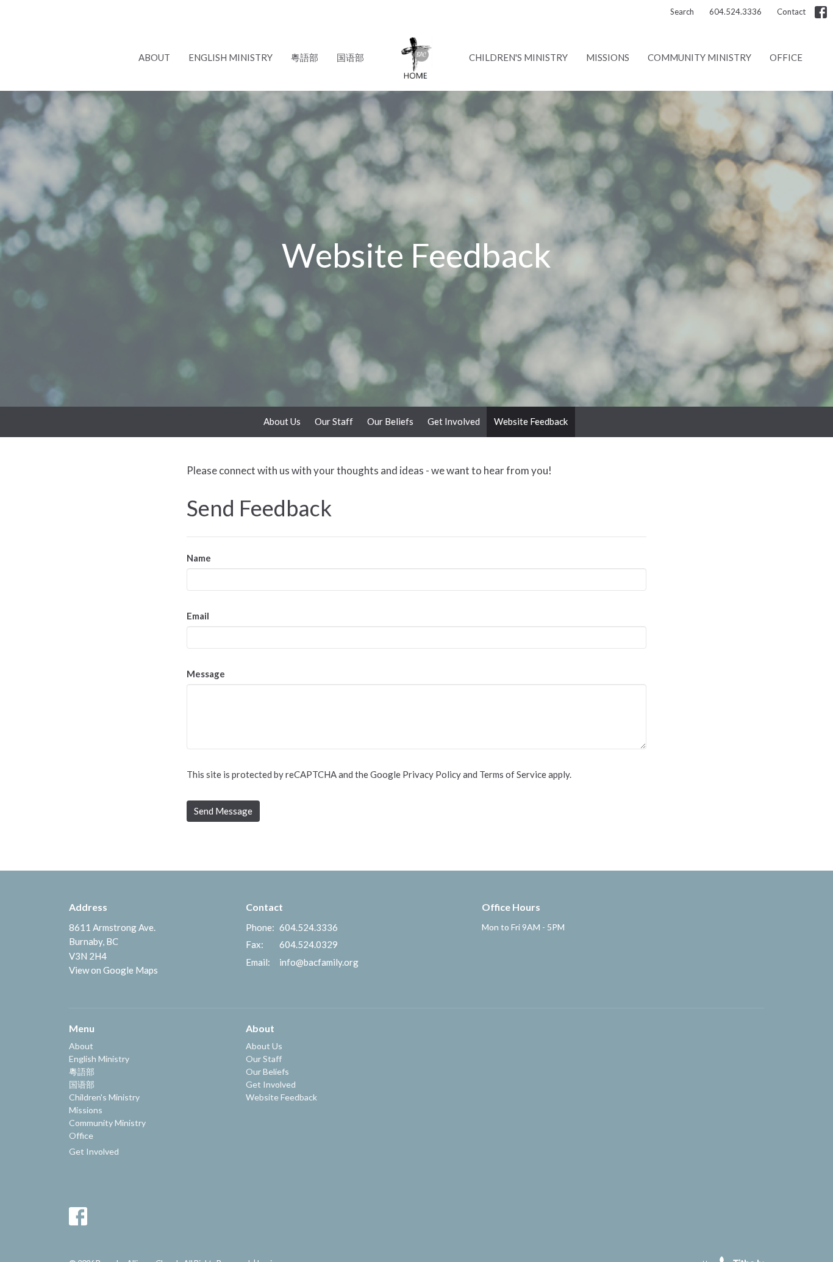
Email (198, 615)
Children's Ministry (518, 57)
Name (199, 557)
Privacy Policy (431, 774)
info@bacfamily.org (319, 962)
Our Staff (334, 421)
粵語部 (304, 57)
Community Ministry (699, 57)
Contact (791, 11)
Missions (607, 57)
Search (682, 11)
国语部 (350, 57)
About (154, 57)
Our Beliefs (390, 421)
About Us (282, 421)
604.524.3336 (735, 11)
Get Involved (453, 421)
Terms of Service (512, 774)
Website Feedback (531, 421)
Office (786, 57)
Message (206, 673)
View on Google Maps (113, 969)
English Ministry (230, 57)
